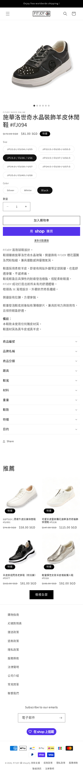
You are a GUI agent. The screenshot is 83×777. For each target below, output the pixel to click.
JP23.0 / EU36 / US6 (20, 158)
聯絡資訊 (37, 768)
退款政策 (13, 641)
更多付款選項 (41, 240)
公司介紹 (13, 675)
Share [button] (10, 441)
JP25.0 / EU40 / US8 (21, 176)
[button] (7, 13)
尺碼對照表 (15, 623)
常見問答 (13, 684)
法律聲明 (13, 667)
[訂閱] (61, 717)
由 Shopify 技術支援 (30, 762)
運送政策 (13, 632)
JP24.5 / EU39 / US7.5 (57, 167)
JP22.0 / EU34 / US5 (21, 150)
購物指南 (13, 614)
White (29, 191)
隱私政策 (13, 649)
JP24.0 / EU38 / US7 (21, 167)
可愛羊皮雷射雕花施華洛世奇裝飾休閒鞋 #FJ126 (60, 521)
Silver (12, 191)
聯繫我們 (13, 693)
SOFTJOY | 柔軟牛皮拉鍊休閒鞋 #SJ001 (19, 521)
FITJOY (16, 762)
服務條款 (13, 658)
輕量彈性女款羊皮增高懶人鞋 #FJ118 (58, 577)
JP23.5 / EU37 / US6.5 (57, 158)
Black (44, 190)
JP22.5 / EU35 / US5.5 (57, 150)
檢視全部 (41, 594)
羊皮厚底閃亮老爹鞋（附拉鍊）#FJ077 (20, 577)
